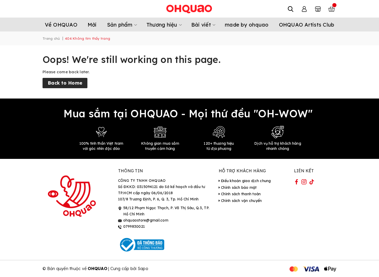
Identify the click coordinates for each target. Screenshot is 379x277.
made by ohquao (247, 24)
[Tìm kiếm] (290, 9)
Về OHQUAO (61, 24)
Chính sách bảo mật (238, 187)
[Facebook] (296, 182)
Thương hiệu (162, 24)
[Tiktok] (311, 182)
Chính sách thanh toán (240, 194)
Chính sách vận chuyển (241, 200)
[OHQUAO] (189, 9)
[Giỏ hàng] (331, 9)
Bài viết (201, 24)
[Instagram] (304, 182)
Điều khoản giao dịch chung (245, 180)
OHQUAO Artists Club (306, 24)
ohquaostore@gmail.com (145, 220)
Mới (92, 24)
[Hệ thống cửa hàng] (318, 9)
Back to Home (65, 83)
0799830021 (134, 226)
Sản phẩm (120, 24)
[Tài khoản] (304, 9)
